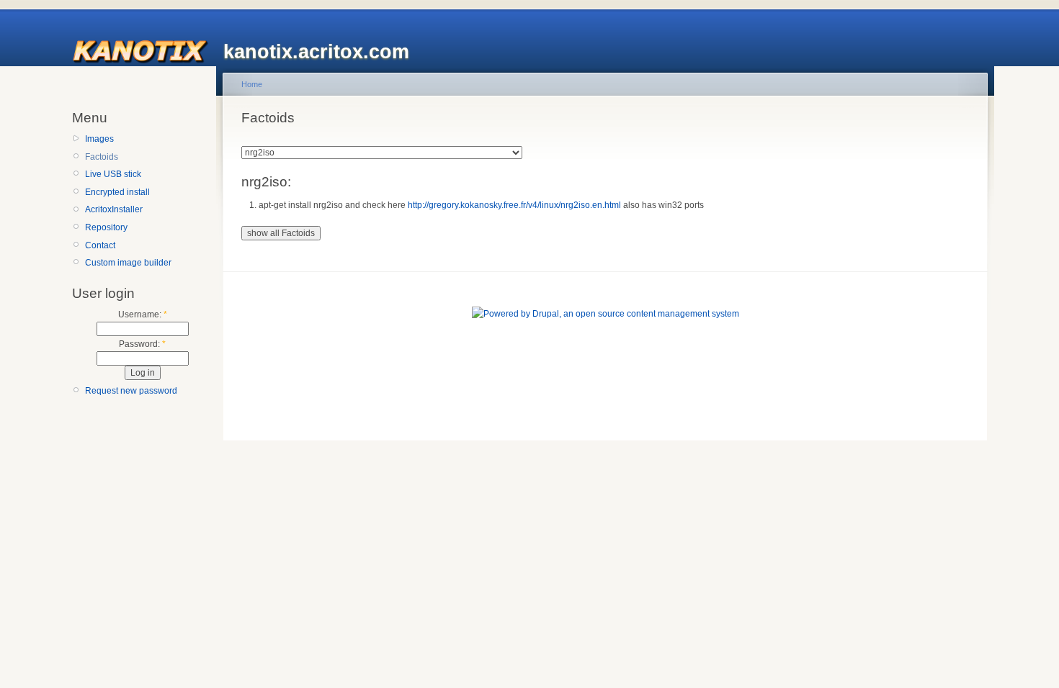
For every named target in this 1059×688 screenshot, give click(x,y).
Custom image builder (128, 263)
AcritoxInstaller (114, 209)
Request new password (131, 391)
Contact (100, 245)
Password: (142, 344)
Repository (106, 227)
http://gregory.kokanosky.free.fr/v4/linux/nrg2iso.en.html (514, 205)
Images (99, 139)
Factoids (101, 157)
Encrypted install (117, 192)
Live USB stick (113, 174)
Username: (142, 314)
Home (251, 84)
